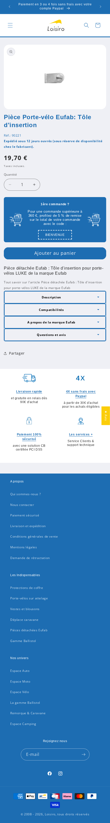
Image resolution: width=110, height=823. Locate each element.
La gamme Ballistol (25, 702)
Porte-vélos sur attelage (29, 598)
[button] (10, 25)
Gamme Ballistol (23, 641)
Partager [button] (17, 353)
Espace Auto (20, 671)
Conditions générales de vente (34, 536)
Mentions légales (23, 547)
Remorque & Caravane (28, 713)
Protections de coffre (26, 588)
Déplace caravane (24, 620)
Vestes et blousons (25, 609)
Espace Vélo (19, 692)
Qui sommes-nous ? (25, 494)
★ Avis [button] (106, 415)
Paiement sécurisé (24, 515)
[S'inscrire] (83, 754)
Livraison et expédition (28, 526)
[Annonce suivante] (100, 6)
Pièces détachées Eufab (28, 630)
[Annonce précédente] (9, 6)
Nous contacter (22, 505)
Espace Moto (20, 681)
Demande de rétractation (30, 558)
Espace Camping (23, 724)
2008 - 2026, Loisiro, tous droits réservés (56, 814)
